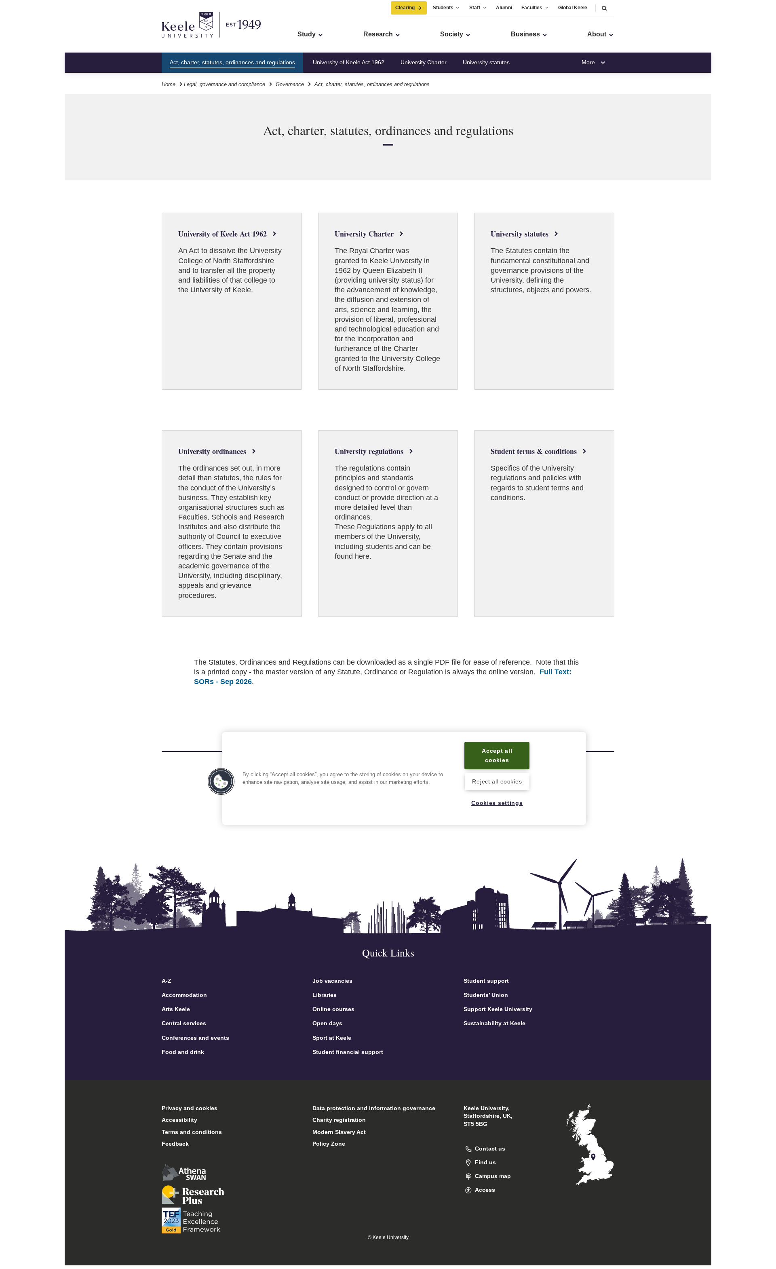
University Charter (424, 62)
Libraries (324, 995)
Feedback (175, 1143)
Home (168, 84)
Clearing (405, 8)
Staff (474, 8)
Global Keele (572, 8)
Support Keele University (498, 1009)
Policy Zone (328, 1143)
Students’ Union (486, 995)
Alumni (504, 8)
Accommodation (184, 995)
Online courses (333, 1009)
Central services (184, 1023)
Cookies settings (497, 803)
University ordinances (553, 62)
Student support (486, 981)
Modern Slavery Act (339, 1132)
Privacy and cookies (189, 1108)
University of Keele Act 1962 (348, 62)
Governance (290, 84)
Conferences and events (195, 1038)
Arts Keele (176, 1009)
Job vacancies (332, 981)
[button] (604, 8)
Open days (327, 1023)
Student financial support (347, 1052)
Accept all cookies (497, 755)
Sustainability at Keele (494, 1023)
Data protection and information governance (373, 1108)
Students (443, 8)
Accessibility (179, 1120)
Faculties (531, 8)
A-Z (166, 981)
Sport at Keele (331, 1038)
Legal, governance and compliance (224, 84)
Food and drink (183, 1052)
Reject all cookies (497, 782)
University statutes (486, 62)
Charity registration (339, 1120)
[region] (404, 778)
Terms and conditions (192, 1132)
